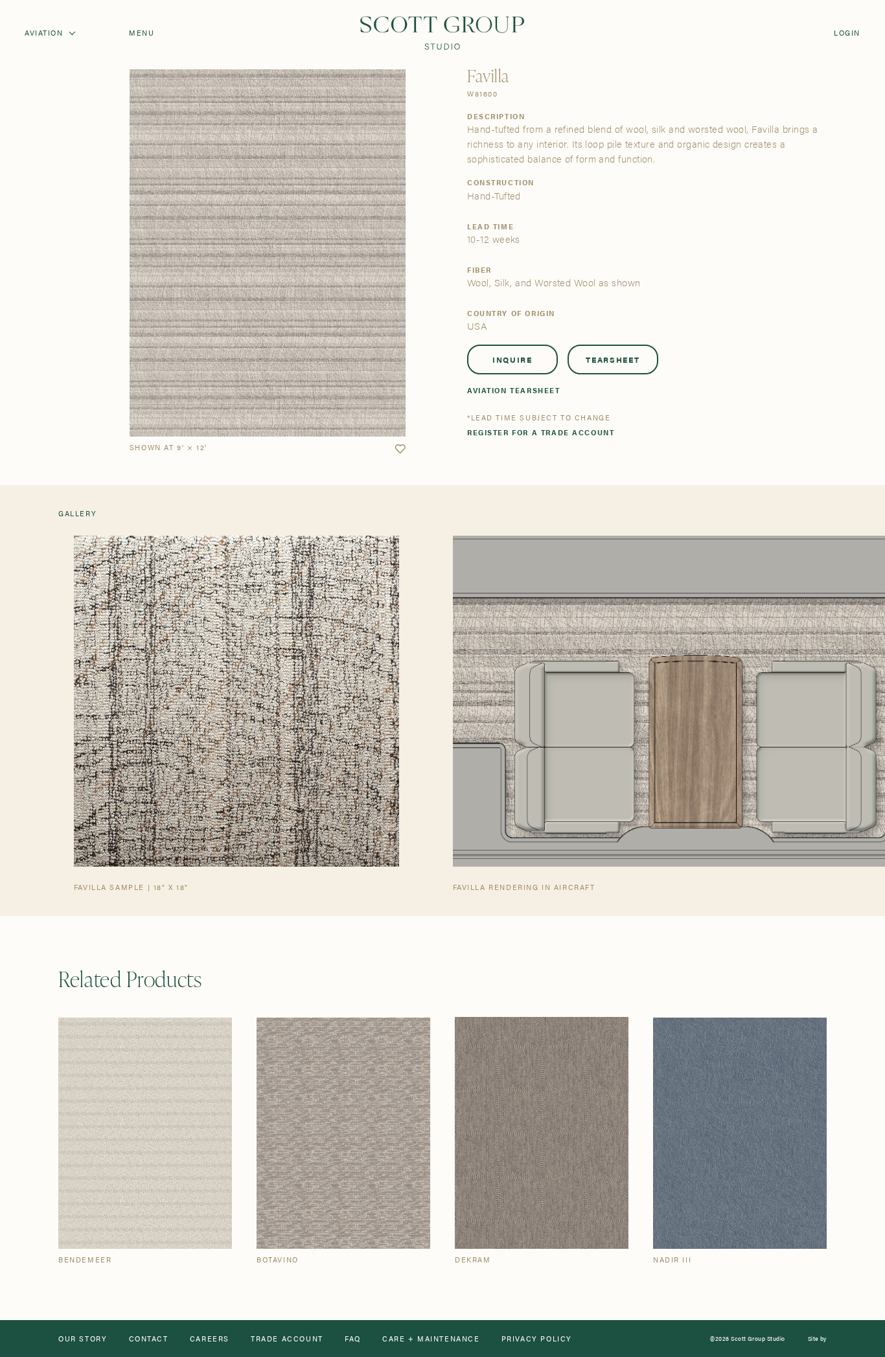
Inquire (512, 359)
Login (847, 32)
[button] (400, 449)
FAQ (353, 1338)
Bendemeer (84, 1259)
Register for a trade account (540, 432)
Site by (817, 1338)
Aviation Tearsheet (513, 390)
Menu (141, 32)
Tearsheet (612, 359)
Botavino (278, 1259)
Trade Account (287, 1338)
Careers (209, 1338)
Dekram (473, 1259)
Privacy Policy (536, 1338)
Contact (148, 1338)
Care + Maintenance (431, 1338)
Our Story (82, 1338)
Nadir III (672, 1259)
